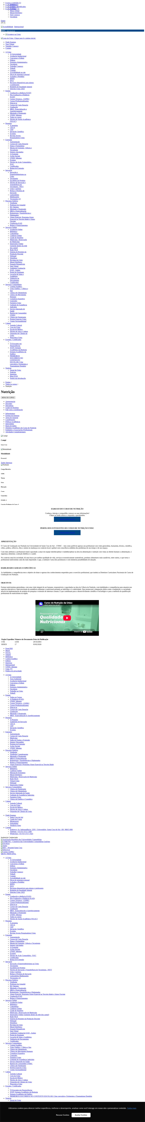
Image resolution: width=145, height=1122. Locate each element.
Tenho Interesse (6, 463)
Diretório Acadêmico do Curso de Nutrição (20, 428)
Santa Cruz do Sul (16, 817)
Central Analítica (11, 659)
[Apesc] (4, 846)
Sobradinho (14, 823)
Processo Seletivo (11, 750)
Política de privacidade (13, 671)
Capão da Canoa (16, 819)
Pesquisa (8, 718)
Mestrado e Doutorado (18, 714)
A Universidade (15, 677)
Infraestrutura (10, 414)
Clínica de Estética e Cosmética (21, 799)
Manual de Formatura (17, 773)
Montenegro (14, 821)
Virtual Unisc (14, 781)
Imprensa (8, 663)
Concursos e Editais (17, 683)
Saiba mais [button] (131, 1108)
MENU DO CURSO (8, 397)
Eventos (13, 730)
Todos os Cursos (16, 697)
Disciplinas (9, 406)
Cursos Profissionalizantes (19, 705)
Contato (8, 48)
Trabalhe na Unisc (16, 691)
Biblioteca (9, 657)
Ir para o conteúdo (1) (13, 3)
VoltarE (8, 655)
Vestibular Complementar (19, 754)
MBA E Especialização (18, 758)
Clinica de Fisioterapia (18, 789)
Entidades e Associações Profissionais (18, 430)
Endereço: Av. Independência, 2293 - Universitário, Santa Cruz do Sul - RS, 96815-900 (41, 830)
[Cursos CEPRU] (7, 852)
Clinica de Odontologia (18, 791)
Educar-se (13, 707)
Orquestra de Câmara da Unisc (21, 811)
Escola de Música (16, 807)
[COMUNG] (25, 842)
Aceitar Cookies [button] (81, 1115)
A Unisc (8, 675)
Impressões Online (16, 785)
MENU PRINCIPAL (8, 854)
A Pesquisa (14, 720)
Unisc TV (9, 669)
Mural (7, 651)
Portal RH (9, 648)
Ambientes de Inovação (18, 722)
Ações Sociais (15, 746)
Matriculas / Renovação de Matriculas (23, 777)
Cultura (8, 801)
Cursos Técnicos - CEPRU (19, 703)
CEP (11, 726)
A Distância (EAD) (17, 699)
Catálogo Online (16, 771)
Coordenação (10, 420)
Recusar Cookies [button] (62, 1115)
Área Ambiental (15, 679)
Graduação (14, 711)
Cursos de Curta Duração (19, 709)
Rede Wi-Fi (14, 779)
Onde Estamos (10, 42)
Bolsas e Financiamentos (19, 762)
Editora (8, 661)
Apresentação (10, 402)
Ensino (7, 695)
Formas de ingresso (12, 416)
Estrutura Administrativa (18, 687)
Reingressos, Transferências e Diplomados (25, 760)
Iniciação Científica (17, 728)
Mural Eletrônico (16, 775)
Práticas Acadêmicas (12, 422)
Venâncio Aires (15, 825)
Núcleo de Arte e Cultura (19, 809)
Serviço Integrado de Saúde (20, 793)
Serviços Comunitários (13, 787)
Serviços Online (11, 767)
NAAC (8, 653)
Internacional (19, 27)
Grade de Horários (12, 408)
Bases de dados (10, 426)
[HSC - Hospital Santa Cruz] (11, 848)
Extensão (8, 732)
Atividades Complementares (15, 432)
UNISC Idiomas (11, 667)
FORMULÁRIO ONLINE (67, 519)
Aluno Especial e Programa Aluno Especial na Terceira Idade (32, 764)
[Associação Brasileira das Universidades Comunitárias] (21, 839)
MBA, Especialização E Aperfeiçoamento (25, 716)
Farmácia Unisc (15, 797)
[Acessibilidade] (7, 27)
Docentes (8, 404)
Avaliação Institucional (18, 681)
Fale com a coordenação (14, 410)
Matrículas (13, 738)
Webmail (13, 783)
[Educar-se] (5, 850)
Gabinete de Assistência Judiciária (22, 795)
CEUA (12, 724)
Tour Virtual (9, 44)
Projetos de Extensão (17, 744)
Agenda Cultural (16, 803)
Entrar (3, 21)
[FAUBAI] (5, 844)
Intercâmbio (9, 424)
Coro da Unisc (15, 805)
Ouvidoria (13, 689)
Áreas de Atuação (11, 418)
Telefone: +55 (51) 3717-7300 (21, 832)
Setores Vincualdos (17, 742)
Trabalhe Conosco (11, 46)
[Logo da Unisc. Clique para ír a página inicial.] (18, 38)
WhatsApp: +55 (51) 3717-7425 (21, 834)
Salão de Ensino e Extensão (20, 740)
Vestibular (13, 752)
